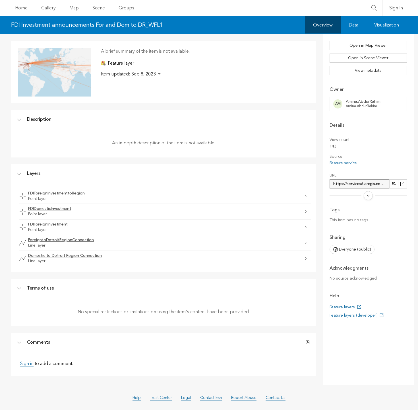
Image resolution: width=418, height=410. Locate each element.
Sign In (396, 8)
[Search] (374, 8)
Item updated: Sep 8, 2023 (128, 74)
